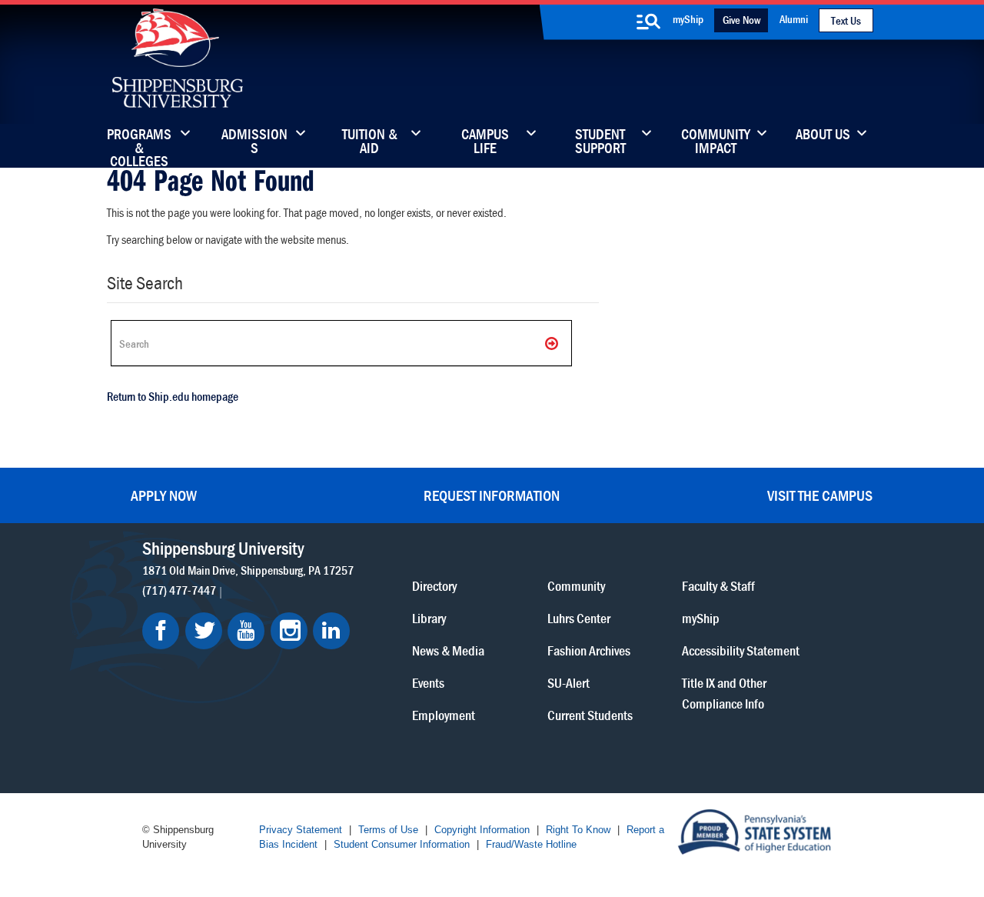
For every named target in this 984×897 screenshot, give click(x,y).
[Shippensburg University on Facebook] (160, 630)
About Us (823, 135)
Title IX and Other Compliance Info (724, 693)
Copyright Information (482, 829)
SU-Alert (568, 683)
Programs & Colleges (139, 142)
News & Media (448, 650)
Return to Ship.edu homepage (172, 396)
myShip (688, 19)
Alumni (794, 19)
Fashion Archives (588, 650)
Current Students (590, 715)
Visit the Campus (820, 495)
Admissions (254, 142)
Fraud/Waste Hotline (531, 844)
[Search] (552, 343)
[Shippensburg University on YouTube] (246, 630)
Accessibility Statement (741, 650)
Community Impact (715, 142)
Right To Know (578, 829)
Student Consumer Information (402, 844)
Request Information (492, 495)
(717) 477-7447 (179, 590)
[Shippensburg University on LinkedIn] (331, 630)
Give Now (741, 19)
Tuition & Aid (369, 142)
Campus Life (485, 142)
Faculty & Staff (718, 586)
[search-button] (648, 21)
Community (576, 586)
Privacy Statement (300, 829)
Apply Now (164, 495)
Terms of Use (388, 829)
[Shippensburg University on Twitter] (203, 630)
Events (428, 683)
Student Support (600, 142)
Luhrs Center (578, 618)
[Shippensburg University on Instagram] (289, 630)
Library (429, 618)
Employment (443, 715)
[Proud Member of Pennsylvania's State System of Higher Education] (754, 830)
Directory (434, 586)
